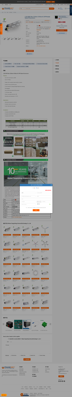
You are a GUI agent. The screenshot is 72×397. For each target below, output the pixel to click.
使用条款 (34, 207)
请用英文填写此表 (48, 190)
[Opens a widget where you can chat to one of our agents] (4, 395)
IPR (36, 207)
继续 (36, 210)
